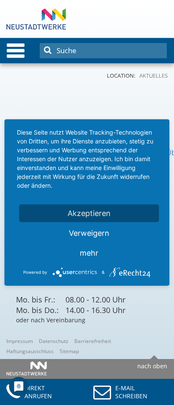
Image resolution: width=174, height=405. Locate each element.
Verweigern (89, 233)
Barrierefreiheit (92, 341)
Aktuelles (153, 75)
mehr (89, 252)
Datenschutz (53, 341)
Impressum (19, 341)
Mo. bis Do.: (37, 310)
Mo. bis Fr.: (35, 299)
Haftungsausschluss (30, 351)
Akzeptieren (89, 213)
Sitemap (69, 351)
